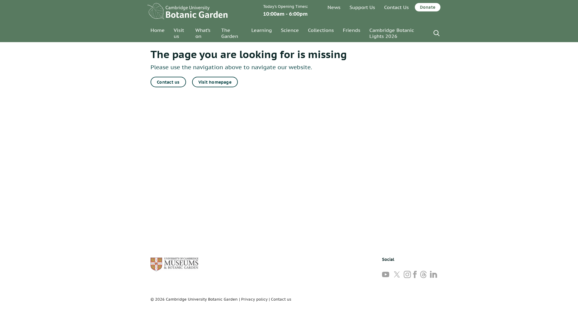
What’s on (202, 33)
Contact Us (396, 7)
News (334, 7)
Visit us (179, 33)
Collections (321, 30)
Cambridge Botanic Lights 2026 (391, 33)
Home (158, 30)
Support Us (362, 7)
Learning (261, 30)
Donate (427, 7)
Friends (351, 30)
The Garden (229, 33)
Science (290, 30)
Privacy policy (254, 299)
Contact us (168, 82)
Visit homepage (215, 82)
